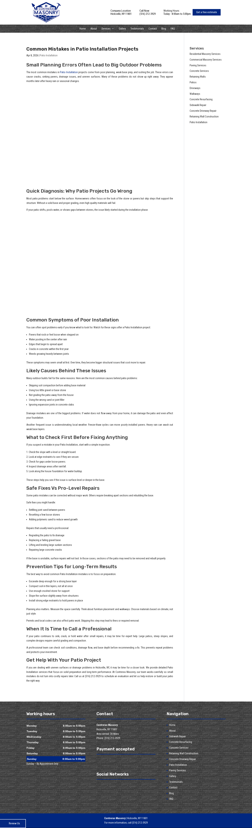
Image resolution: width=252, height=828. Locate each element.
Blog (163, 28)
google (106, 786)
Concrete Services (178, 747)
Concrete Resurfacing (180, 741)
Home (83, 28)
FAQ (173, 28)
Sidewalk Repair (177, 736)
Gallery (122, 28)
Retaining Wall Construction (183, 753)
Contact (153, 28)
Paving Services (177, 770)
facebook (99, 786)
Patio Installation (49, 55)
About (93, 28)
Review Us (14, 823)
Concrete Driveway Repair (182, 759)
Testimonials (137, 28)
